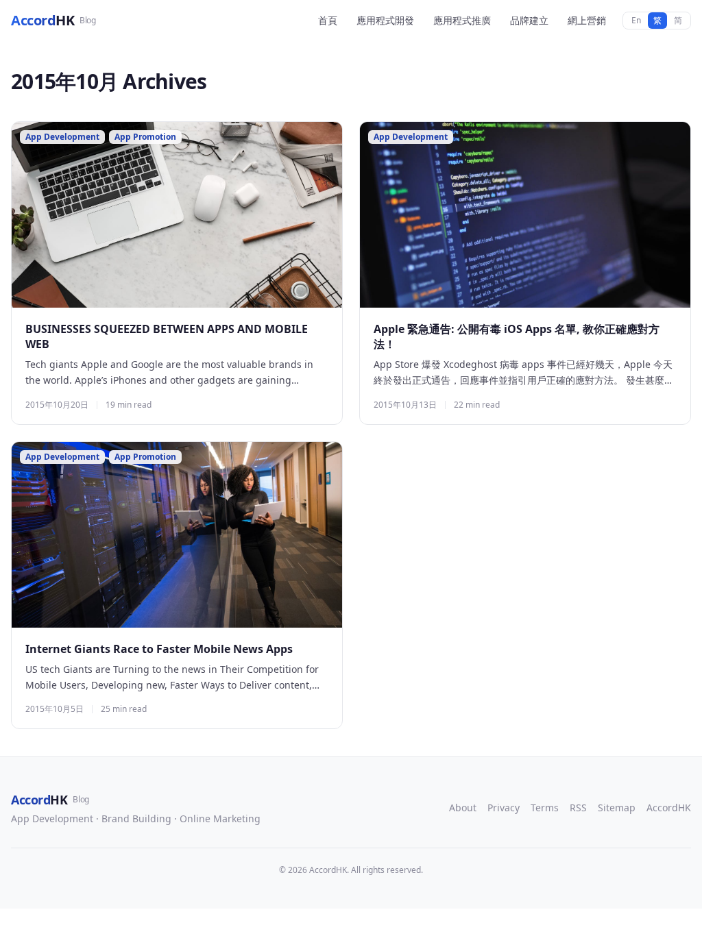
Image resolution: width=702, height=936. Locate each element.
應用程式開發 (385, 20)
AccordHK (668, 807)
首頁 (327, 20)
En (636, 20)
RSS (578, 807)
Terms (545, 807)
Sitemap (617, 807)
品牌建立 (529, 20)
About (462, 807)
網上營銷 (587, 20)
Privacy (503, 807)
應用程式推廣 (462, 20)
